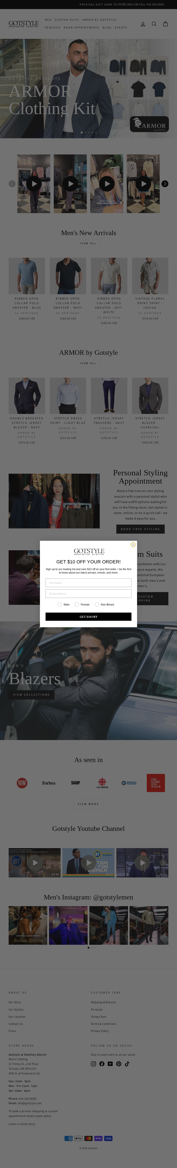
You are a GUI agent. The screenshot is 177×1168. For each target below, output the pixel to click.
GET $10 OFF (89, 617)
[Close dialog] (133, 544)
